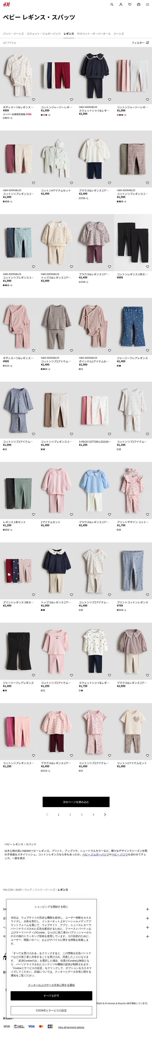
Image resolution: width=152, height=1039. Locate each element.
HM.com (8, 889)
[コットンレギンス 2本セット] (133, 242)
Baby (19, 889)
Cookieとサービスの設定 (51, 1010)
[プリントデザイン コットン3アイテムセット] (133, 490)
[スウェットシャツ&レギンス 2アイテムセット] (95, 75)
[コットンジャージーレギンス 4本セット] (57, 75)
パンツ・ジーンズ (44, 889)
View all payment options (71, 1027)
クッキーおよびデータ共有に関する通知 (51, 985)
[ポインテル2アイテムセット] (95, 326)
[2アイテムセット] (57, 490)
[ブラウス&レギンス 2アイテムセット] (95, 159)
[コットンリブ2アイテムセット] (57, 326)
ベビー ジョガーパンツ (95, 854)
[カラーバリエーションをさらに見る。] (81, 369)
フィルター (138, 42)
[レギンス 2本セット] (19, 490)
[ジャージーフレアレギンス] (133, 326)
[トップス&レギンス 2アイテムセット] (57, 242)
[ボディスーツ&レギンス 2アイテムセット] (19, 75)
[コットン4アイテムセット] (57, 159)
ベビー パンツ (120, 854)
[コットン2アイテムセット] (133, 731)
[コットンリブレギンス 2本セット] (19, 159)
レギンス (63, 889)
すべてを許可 (51, 995)
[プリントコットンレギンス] (133, 570)
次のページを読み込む (76, 802)
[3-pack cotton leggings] (95, 410)
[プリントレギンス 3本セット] (19, 570)
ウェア (28, 889)
